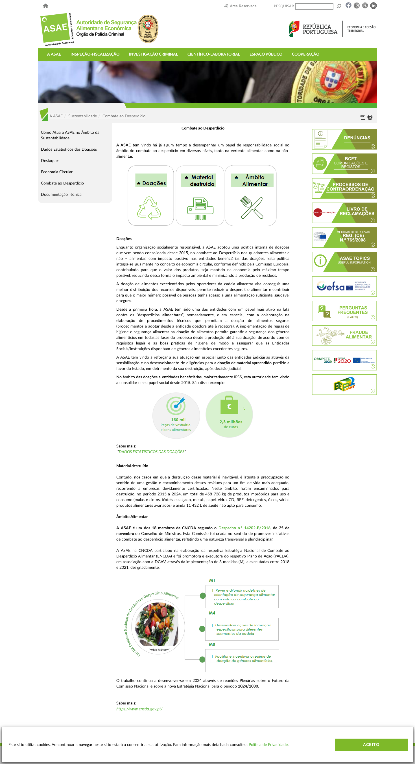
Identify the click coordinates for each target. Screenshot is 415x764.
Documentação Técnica (61, 195)
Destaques (50, 161)
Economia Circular (57, 172)
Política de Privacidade (268, 745)
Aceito (371, 745)
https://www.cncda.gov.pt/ (139, 709)
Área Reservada (243, 6)
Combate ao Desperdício (62, 183)
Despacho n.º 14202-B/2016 (244, 528)
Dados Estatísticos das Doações (69, 150)
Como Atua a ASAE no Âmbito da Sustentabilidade (70, 135)
